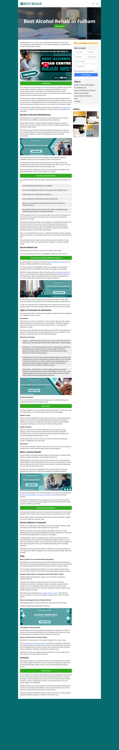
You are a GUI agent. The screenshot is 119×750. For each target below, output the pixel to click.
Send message (86, 75)
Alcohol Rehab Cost (80, 88)
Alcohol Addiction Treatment (83, 96)
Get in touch (60, 26)
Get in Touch (46, 406)
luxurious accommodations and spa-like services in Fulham (38, 495)
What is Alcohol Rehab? (81, 93)
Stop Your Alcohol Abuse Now (45, 176)
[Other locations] (93, 3)
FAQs (76, 99)
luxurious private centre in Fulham (35, 643)
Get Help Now (46, 83)
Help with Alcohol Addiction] (46, 508)
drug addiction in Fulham (57, 262)
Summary (77, 101)
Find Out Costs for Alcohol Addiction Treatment (46, 258)
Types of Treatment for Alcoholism (85, 90)
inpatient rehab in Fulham (49, 593)
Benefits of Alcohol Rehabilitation (84, 85)
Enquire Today (46, 671)
